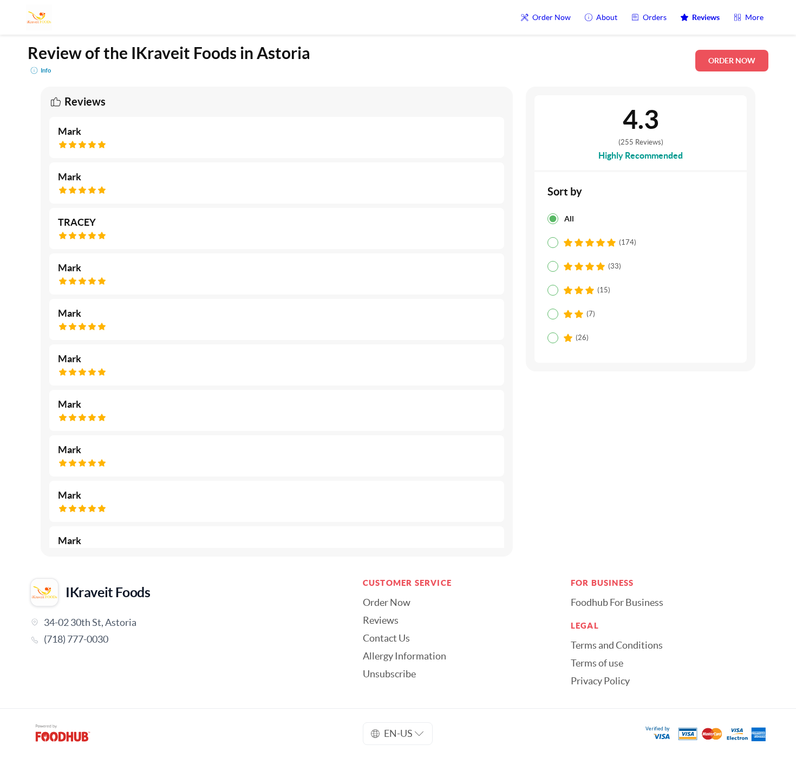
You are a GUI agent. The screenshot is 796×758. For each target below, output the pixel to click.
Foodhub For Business (617, 602)
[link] (181, 639)
